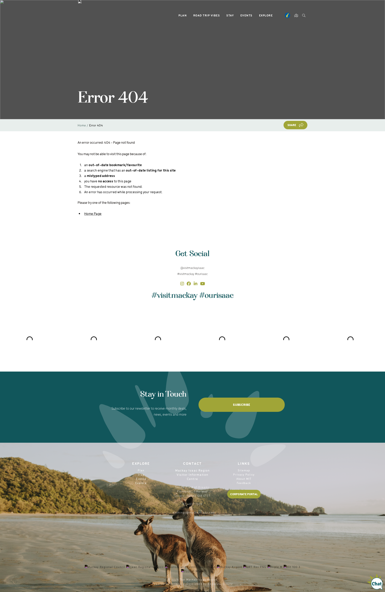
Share (292, 125)
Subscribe (241, 404)
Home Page (93, 213)
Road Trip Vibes (206, 15)
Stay (230, 15)
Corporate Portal (244, 494)
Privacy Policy (243, 474)
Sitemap (244, 470)
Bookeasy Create (220, 583)
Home (82, 125)
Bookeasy (177, 583)
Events (246, 15)
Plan (182, 15)
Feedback (244, 483)
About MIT (244, 479)
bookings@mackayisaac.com (194, 512)
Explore (266, 15)
